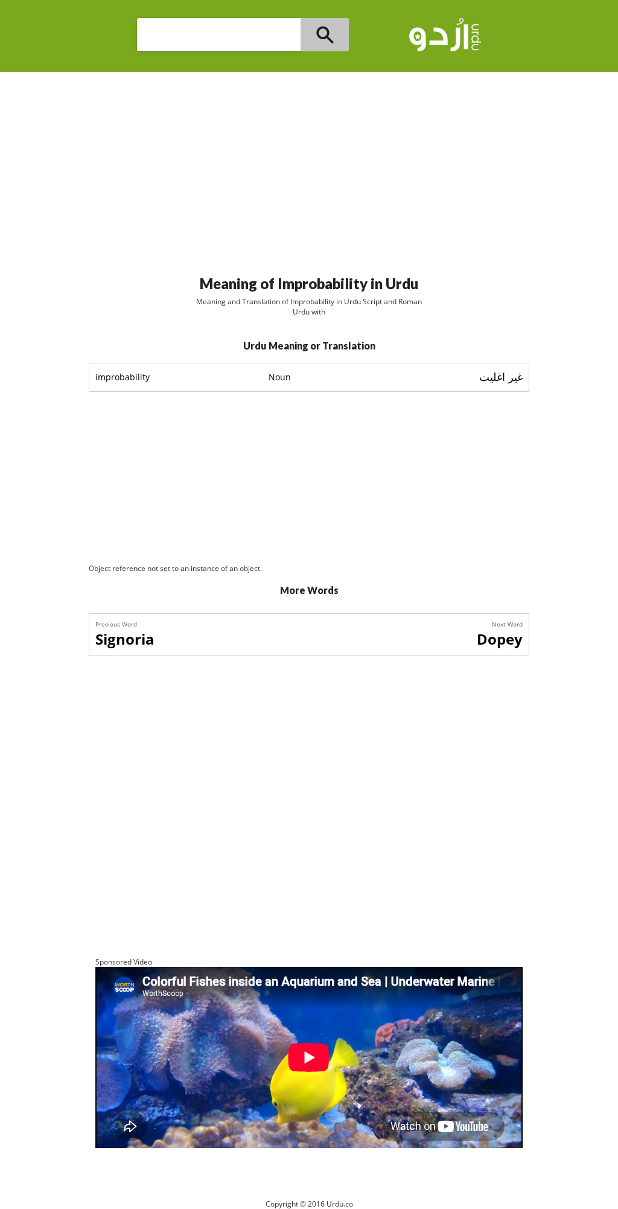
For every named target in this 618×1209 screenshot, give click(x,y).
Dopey (500, 639)
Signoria (124, 639)
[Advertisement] (309, 168)
